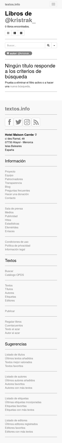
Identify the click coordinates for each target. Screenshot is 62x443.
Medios (9, 212)
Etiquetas (10, 296)
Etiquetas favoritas (16, 406)
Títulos (9, 289)
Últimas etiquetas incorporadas (23, 402)
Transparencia (13, 183)
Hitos (8, 220)
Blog (7, 187)
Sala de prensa (14, 208)
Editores (10, 300)
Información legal (15, 249)
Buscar (9, 271)
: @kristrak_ (20, 53)
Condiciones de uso (16, 242)
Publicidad (11, 216)
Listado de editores (16, 420)
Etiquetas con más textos (19, 410)
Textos (9, 285)
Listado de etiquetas (17, 398)
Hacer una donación (17, 194)
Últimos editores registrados (21, 424)
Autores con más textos (18, 388)
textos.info (17, 108)
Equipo (9, 175)
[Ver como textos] (21, 33)
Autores (9, 293)
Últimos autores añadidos (20, 380)
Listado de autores (16, 376)
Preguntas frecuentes (17, 190)
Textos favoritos (14, 366)
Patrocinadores (14, 179)
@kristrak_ (20, 19)
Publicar (10, 311)
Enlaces (10, 231)
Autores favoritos (15, 384)
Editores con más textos (19, 431)
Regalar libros (13, 321)
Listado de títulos (15, 354)
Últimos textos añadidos (19, 358)
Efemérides (11, 227)
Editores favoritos (15, 428)
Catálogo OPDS (14, 275)
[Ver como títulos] (14, 33)
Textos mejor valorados (18, 362)
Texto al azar (12, 329)
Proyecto (10, 171)
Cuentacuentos (14, 325)
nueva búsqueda (20, 86)
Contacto (10, 198)
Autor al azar (12, 333)
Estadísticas (12, 223)
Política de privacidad (17, 245)
